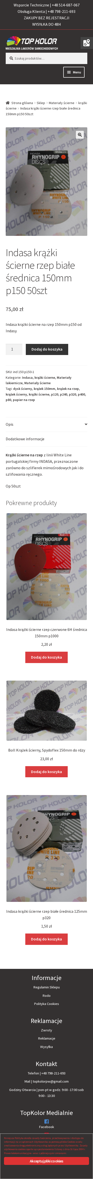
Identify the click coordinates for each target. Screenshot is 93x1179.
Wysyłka (46, 1047)
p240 (63, 394)
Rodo (46, 995)
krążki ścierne (44, 377)
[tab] (47, 424)
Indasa (27, 377)
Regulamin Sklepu (46, 987)
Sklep (41, 103)
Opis (9, 424)
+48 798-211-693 (53, 1073)
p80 (8, 400)
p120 (54, 394)
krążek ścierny (16, 394)
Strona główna (22, 103)
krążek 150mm (44, 388)
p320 (72, 394)
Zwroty (46, 1030)
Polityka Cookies (46, 1003)
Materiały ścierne (61, 103)
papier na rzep (24, 400)
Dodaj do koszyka (46, 349)
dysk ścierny (22, 388)
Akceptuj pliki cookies (46, 1160)
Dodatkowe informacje (25, 438)
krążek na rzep (68, 388)
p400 (81, 394)
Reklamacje (46, 1038)
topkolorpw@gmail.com (51, 1081)
